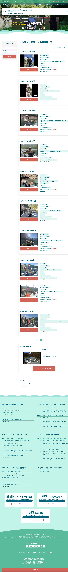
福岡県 (8, 421)
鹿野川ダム (56, 426)
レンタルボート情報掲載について (19, 503)
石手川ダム (51, 458)
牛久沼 (53, 410)
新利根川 (44, 410)
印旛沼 (62, 411)
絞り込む (9, 56)
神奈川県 (18, 410)
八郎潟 (8, 438)
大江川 (47, 449)
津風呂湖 (58, 421)
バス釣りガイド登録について (51, 503)
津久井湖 (8, 443)
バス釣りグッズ (59, 4)
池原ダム (43, 71)
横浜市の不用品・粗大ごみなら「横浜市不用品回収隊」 (35, 558)
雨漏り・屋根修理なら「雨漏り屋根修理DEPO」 (35, 561)
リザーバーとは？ (22, 552)
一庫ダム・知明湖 (45, 421)
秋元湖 (15, 438)
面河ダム (52, 426)
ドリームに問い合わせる (45, 368)
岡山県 (8, 419)
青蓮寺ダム (58, 449)
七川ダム (16, 451)
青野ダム (50, 421)
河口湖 (57, 415)
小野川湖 (12, 438)
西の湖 (12, 450)
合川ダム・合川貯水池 (64, 421)
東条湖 (19, 450)
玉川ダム (44, 426)
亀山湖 (55, 411)
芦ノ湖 (15, 443)
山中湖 (53, 415)
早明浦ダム (60, 426)
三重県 (12, 414)
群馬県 (12, 410)
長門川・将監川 (48, 443)
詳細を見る (29, 69)
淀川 (60, 451)
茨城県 (8, 410)
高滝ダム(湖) (25, 473)
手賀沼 (66, 411)
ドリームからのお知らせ (24, 386)
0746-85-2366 (47, 359)
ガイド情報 (19, 4)
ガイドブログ (26, 4)
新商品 (40, 4)
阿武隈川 (44, 438)
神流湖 (61, 410)
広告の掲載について (35, 520)
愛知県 (8, 414)
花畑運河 (53, 443)
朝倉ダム (48, 459)
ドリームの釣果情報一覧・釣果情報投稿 (26, 385)
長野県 (12, 412)
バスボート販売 (33, 4)
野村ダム (44, 458)
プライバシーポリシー (42, 552)
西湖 (50, 415)
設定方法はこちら (12, 13)
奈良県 (15, 1)
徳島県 (15, 419)
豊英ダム (52, 411)
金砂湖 (48, 458)
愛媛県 (18, 419)
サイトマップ (29, 552)
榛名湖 (64, 410)
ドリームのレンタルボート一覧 (25, 383)
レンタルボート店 (6, 4)
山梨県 (8, 412)
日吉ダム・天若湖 (51, 451)
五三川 (44, 449)
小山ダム (57, 410)
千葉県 (15, 410)
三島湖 (48, 411)
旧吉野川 (8, 484)
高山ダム (57, 451)
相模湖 (12, 443)
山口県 (12, 419)
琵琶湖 (8, 450)
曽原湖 (22, 438)
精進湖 (44, 415)
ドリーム (54, 69)
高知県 (21, 419)
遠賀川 (8, 457)
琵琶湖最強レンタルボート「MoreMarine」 (35, 562)
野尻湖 (63, 415)
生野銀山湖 (15, 450)
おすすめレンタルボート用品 (49, 4)
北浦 (50, 410)
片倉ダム (59, 411)
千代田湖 (47, 415)
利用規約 (34, 552)
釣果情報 (13, 4)
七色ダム (47, 417)
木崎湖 (60, 415)
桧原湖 (19, 438)
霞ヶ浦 (48, 410)
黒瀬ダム (48, 426)
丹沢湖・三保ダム (58, 443)
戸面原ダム (44, 411)
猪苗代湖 (64, 438)
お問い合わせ (50, 552)
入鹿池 (44, 417)
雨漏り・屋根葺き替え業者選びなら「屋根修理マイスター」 (35, 559)
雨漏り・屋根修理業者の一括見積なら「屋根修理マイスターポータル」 (35, 563)
